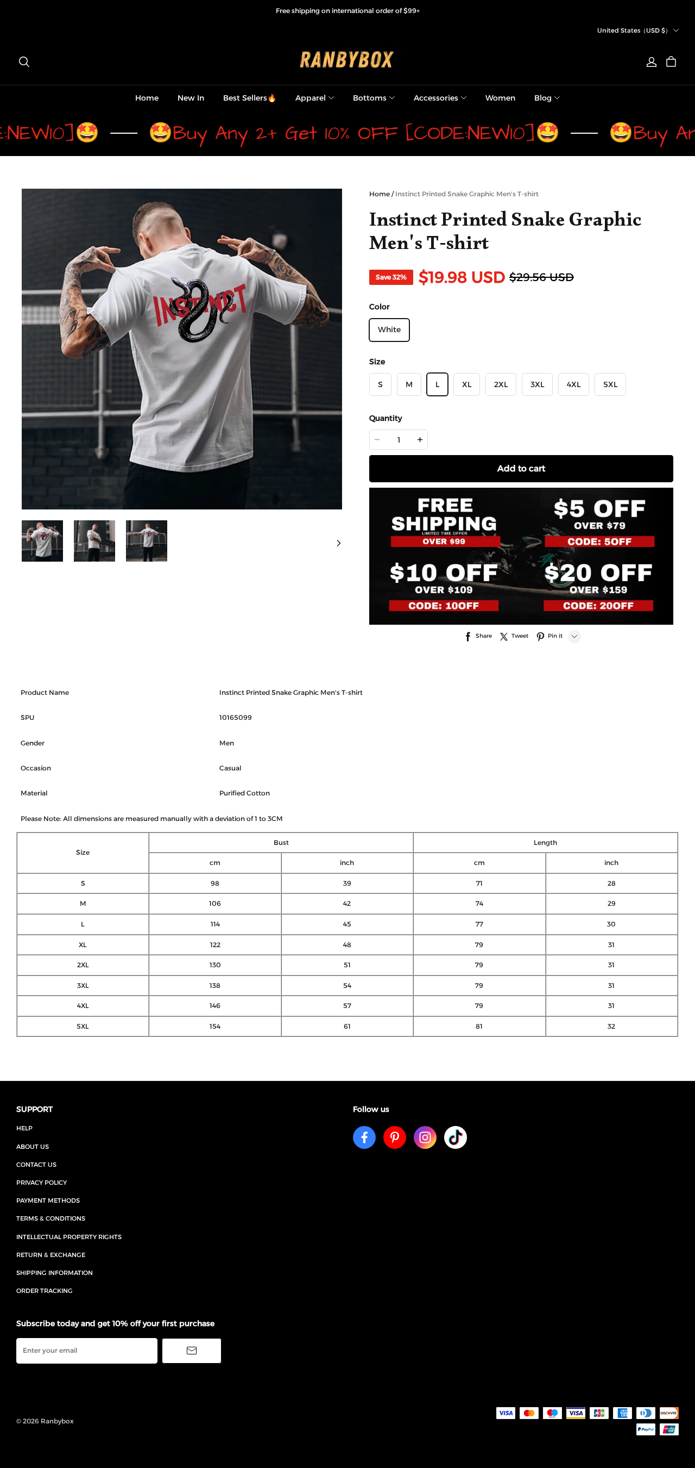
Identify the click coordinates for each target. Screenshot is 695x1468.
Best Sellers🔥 (249, 98)
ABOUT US (32, 1146)
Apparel (310, 98)
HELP (24, 1128)
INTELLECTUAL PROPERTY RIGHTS (69, 1237)
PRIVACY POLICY (41, 1182)
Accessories (436, 98)
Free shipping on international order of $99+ (348, 11)
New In (191, 98)
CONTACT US (36, 1164)
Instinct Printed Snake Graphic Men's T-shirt (467, 194)
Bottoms (370, 98)
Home (147, 98)
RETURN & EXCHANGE (50, 1255)
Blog (543, 98)
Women (500, 98)
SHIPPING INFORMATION (54, 1273)
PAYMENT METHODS (48, 1200)
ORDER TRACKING (44, 1291)
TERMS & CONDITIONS (50, 1218)
